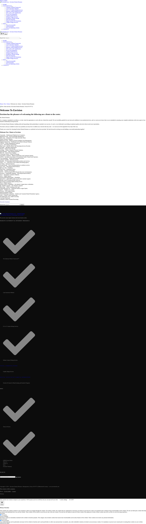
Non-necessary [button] (3, 519)
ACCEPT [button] (71, 499)
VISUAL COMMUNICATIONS (8, 365)
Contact (14, 491)
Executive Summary (5, 202)
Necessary (4, 515)
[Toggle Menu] (12, 6)
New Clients (7, 104)
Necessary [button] (2, 513)
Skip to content (3, 0)
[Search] (20, 38)
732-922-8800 (7, 491)
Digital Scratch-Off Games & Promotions (15, 377)
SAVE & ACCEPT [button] (4, 523)
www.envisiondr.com (54, 486)
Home (1, 104)
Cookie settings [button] (63, 499)
